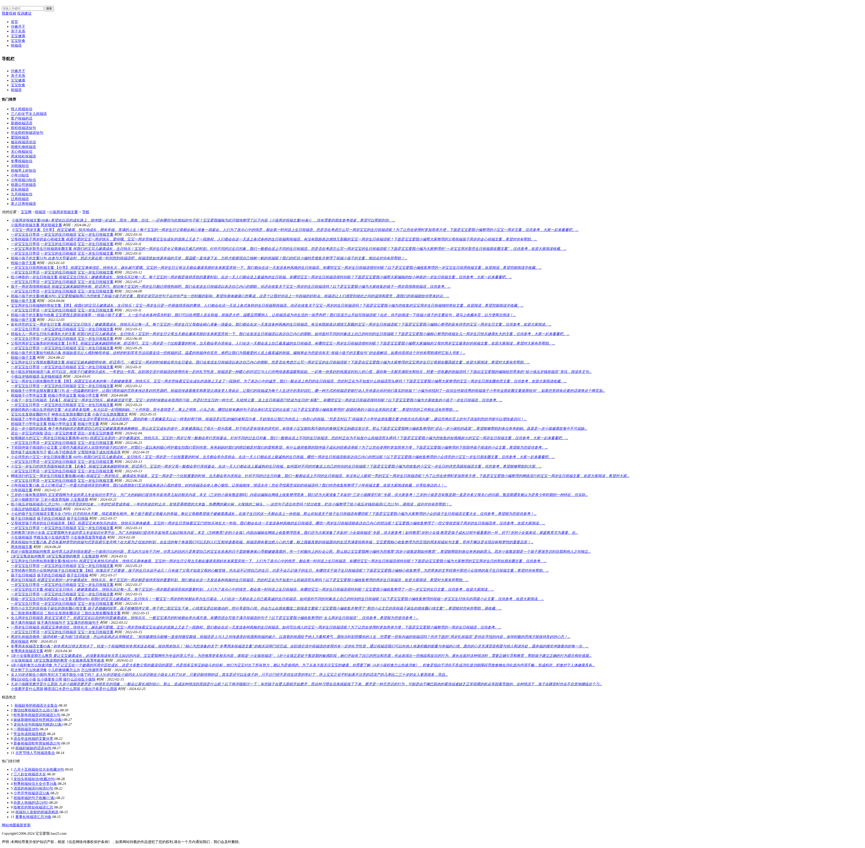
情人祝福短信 (21, 109)
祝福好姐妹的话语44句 (33, 748)
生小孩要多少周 (49, 679)
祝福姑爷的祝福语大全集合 (36, 705)
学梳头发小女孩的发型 (51, 537)
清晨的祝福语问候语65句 (33, 788)
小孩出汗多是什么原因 (99, 689)
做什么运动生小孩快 (79, 679)
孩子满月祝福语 (23, 622)
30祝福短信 (20, 166)
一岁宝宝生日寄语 (25, 234)
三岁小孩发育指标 (55, 499)
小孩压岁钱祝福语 (25, 376)
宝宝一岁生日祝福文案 (95, 234)
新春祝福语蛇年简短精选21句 (37, 743)
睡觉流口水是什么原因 (62, 689)
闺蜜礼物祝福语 (23, 147)
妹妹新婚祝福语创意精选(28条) (38, 720)
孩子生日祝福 (77, 518)
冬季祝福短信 (21, 161)
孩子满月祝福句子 (51, 622)
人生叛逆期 (79, 499)
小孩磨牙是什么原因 (27, 689)
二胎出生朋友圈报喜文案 (101, 613)
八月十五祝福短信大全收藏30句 (39, 769)
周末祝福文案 (21, 547)
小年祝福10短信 (23, 180)
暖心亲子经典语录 (62, 452)
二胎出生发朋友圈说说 (62, 613)
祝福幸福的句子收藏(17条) (34, 798)
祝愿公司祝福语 (23, 185)
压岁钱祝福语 (51, 376)
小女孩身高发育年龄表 (88, 537)
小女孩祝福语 (21, 537)
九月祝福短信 (21, 194)
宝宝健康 (18, 36)
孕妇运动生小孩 (23, 679)
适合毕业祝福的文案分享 (33, 739)
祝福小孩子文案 (23, 263)
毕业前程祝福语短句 (27, 133)
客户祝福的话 (21, 118)
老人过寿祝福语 (23, 204)
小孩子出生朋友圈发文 (110, 414)
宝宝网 (26, 212)
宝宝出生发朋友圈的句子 (30, 414)
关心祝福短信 (21, 151)
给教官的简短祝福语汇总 (33, 807)
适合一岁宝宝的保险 (27, 433)
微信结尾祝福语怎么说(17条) (36, 710)
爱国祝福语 (20, 137)
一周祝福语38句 (26, 729)
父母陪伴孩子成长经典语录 (99, 452)
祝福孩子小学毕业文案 (29, 395)
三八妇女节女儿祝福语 (29, 114)
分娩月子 (18, 26)
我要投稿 (9, 13)
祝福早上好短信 (23, 170)
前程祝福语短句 (23, 128)
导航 (85, 212)
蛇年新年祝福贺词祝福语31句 (37, 715)
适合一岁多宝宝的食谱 (95, 433)
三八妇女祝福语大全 (30, 774)
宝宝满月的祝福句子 (83, 622)
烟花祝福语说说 (23, 142)
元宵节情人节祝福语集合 (35, 753)
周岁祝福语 (20, 641)
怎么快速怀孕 (92, 670)
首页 (14, 22)
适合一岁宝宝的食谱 (60, 433)
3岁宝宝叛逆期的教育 (63, 556)
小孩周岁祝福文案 (63, 212)
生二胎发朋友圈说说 (27, 613)
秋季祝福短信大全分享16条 (35, 784)
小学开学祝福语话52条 (32, 793)
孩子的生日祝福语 (51, 518)
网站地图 (9, 825)
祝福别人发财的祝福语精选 (37, 812)
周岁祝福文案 (51, 225)
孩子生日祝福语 (23, 518)
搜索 (49, 8)
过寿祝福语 (20, 199)
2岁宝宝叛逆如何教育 (28, 556)
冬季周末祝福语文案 (27, 651)
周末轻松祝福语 (23, 156)
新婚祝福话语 (21, 123)
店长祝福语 (20, 189)
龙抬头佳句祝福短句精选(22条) (38, 724)
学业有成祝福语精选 (30, 734)
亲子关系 (18, 31)
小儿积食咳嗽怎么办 (64, 670)
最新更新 (23, 825)
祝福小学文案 (88, 395)
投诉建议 (24, 13)
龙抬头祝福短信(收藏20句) (34, 779)
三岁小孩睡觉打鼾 (25, 499)
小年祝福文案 (21, 490)
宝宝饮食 (18, 41)
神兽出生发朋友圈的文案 (71, 414)
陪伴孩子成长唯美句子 (29, 452)
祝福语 (16, 45)
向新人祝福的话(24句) (31, 803)
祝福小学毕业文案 (62, 395)
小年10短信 (20, 175)
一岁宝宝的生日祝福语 (59, 234)
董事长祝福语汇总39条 (33, 817)
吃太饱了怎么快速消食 (29, 670)
